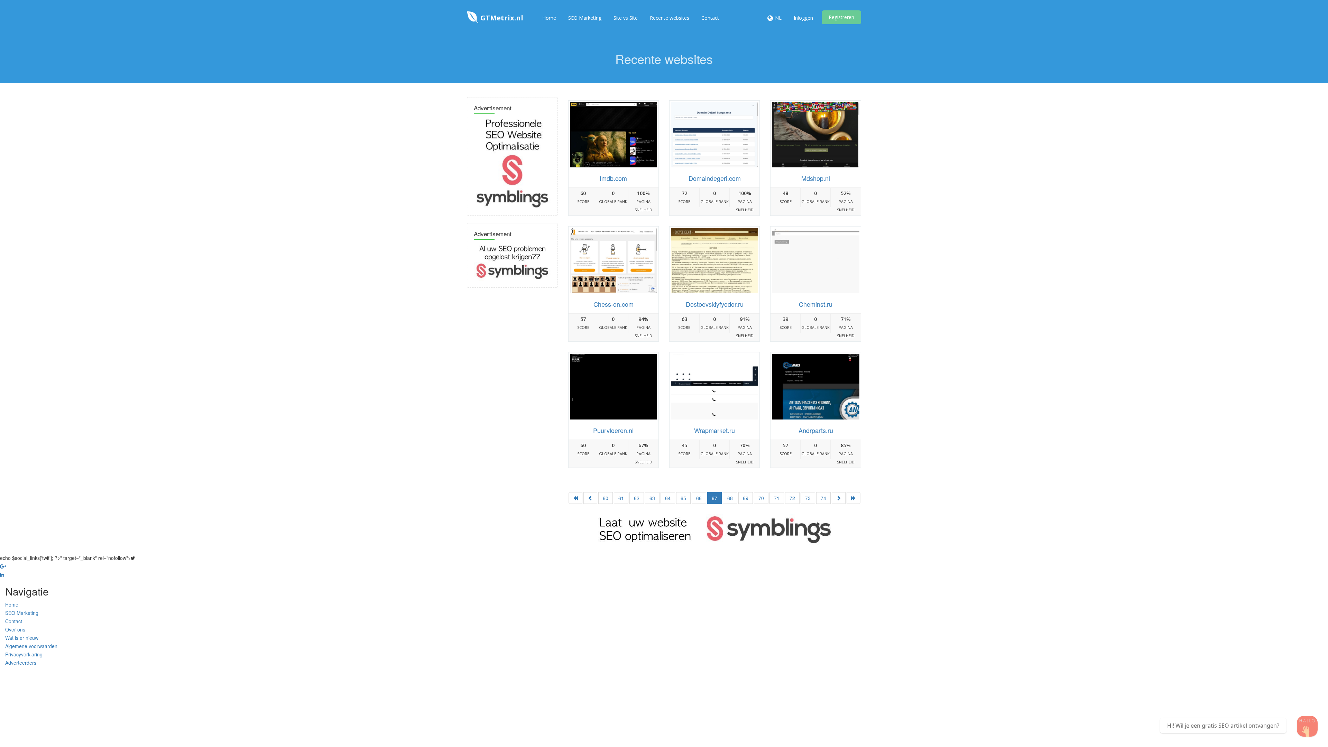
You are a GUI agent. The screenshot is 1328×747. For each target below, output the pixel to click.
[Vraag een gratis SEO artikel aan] (1307, 726)
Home (549, 18)
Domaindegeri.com (715, 178)
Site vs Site (626, 18)
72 (792, 498)
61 (621, 498)
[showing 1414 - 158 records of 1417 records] (853, 498)
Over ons (15, 629)
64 (668, 498)
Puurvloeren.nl (613, 430)
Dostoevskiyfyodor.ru (715, 303)
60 (605, 498)
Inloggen (803, 18)
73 (808, 498)
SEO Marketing (584, 18)
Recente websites (669, 18)
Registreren (841, 17)
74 (823, 498)
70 (761, 498)
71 (777, 498)
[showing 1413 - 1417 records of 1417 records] (590, 498)
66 (699, 498)
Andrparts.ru (816, 430)
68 (730, 498)
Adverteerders (20, 662)
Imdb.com (613, 178)
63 (652, 498)
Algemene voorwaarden (31, 646)
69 (745, 498)
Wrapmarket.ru (714, 430)
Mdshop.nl (815, 178)
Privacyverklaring (24, 654)
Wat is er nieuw (21, 637)
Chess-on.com (613, 303)
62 (636, 498)
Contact (710, 18)
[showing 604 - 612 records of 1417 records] (839, 498)
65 (683, 498)
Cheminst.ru (815, 303)
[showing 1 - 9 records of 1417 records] (575, 498)
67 (714, 498)
